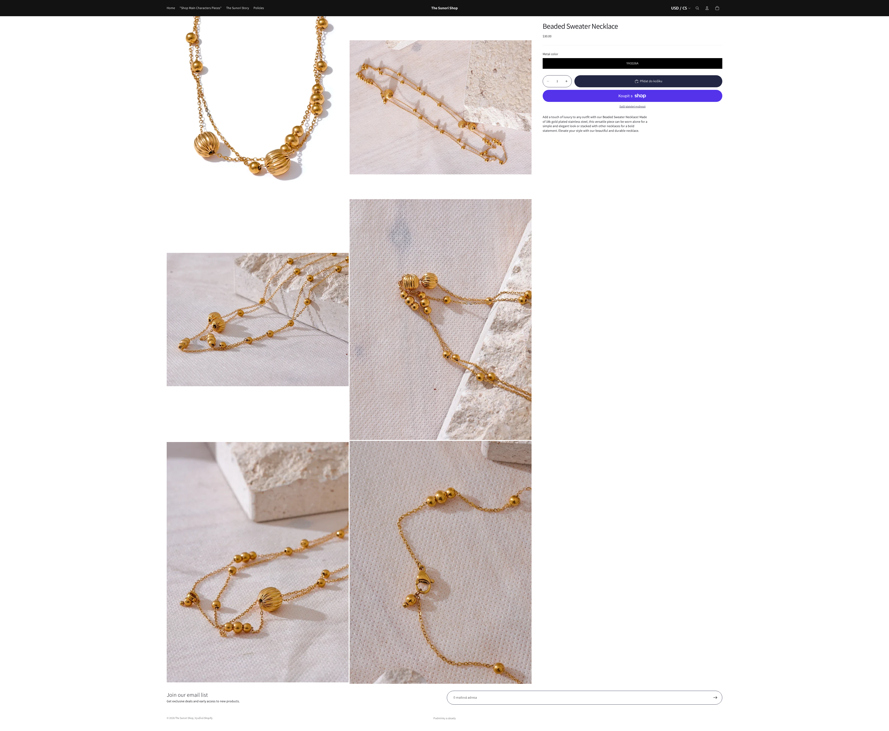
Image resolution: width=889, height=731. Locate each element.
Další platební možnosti (633, 106)
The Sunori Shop (184, 718)
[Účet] (707, 8)
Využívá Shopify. (204, 718)
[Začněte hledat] (697, 8)
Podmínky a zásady (444, 718)
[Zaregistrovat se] (715, 698)
